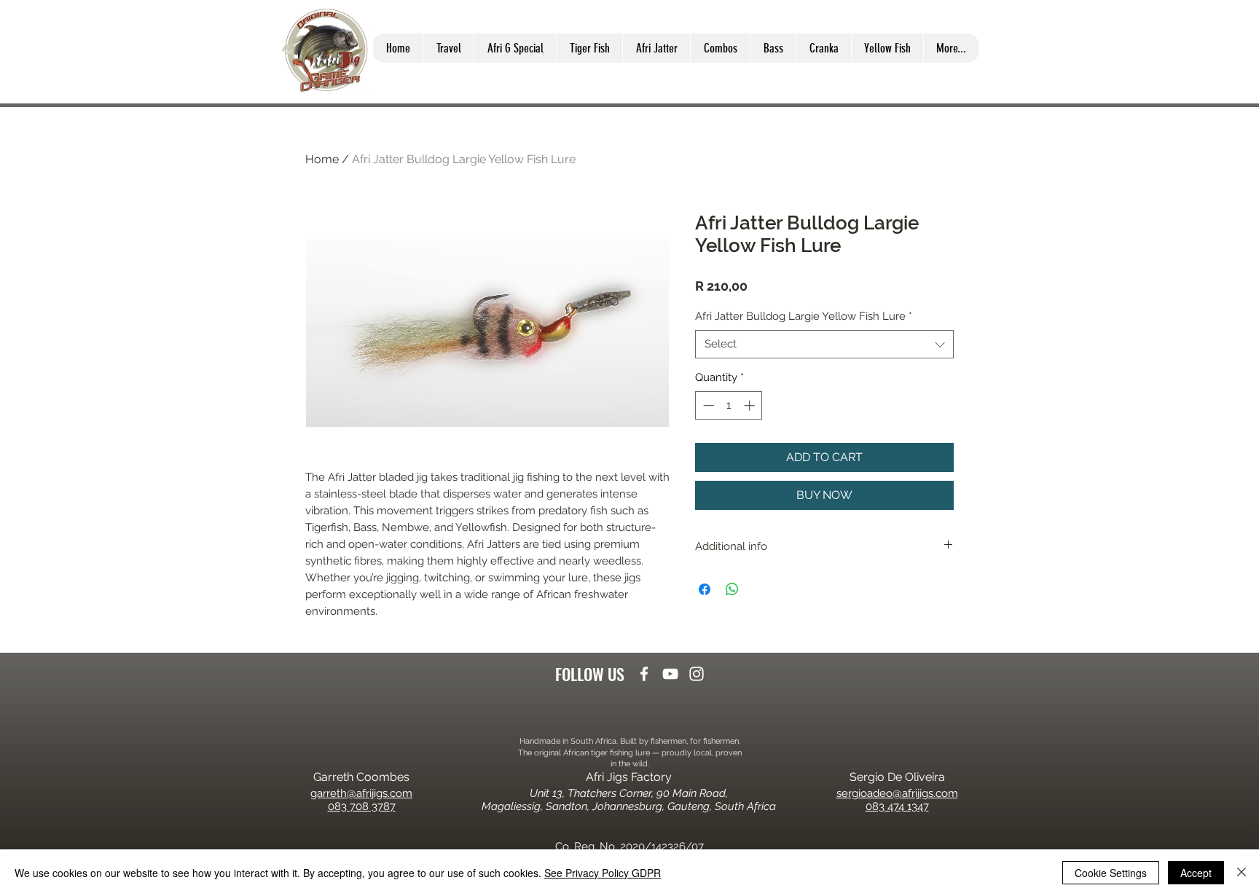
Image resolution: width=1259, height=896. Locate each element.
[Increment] (751, 405)
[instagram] (696, 673)
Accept (1196, 872)
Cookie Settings (1111, 872)
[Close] (1241, 872)
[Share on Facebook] (704, 589)
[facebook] (644, 673)
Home (322, 159)
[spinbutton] (729, 405)
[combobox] (824, 344)
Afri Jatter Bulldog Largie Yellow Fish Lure (803, 316)
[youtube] (670, 673)
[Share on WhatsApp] (732, 589)
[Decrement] (707, 405)
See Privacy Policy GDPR (602, 872)
